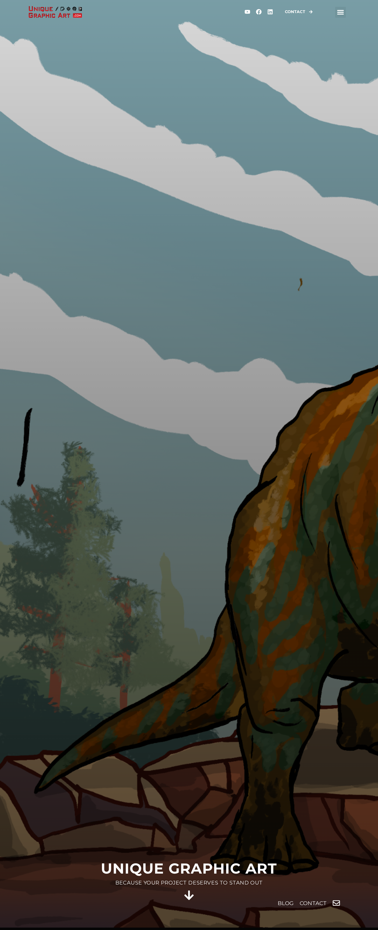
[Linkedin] (270, 12)
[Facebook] (259, 12)
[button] (340, 12)
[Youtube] (247, 12)
